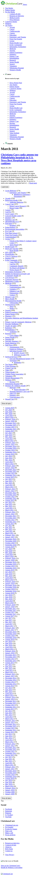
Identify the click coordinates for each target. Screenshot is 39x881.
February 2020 (10, 558)
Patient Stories (10, 10)
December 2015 (10, 655)
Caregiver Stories (11, 22)
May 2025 (8, 437)
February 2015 (10, 674)
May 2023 (8, 483)
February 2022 (10, 512)
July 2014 (8, 688)
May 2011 (8, 761)
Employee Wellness (16, 349)
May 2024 (8, 460)
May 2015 (8, 668)
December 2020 (10, 539)
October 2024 (10, 450)
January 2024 (9, 468)
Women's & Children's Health (15, 386)
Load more (5, 187)
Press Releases (15, 20)
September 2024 (10, 452)
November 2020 (10, 541)
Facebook (8, 809)
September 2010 (10, 776)
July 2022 (8, 502)
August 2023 (9, 477)
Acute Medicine (10, 191)
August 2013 (9, 709)
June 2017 (8, 620)
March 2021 (9, 533)
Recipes (12, 123)
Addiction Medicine (16, 202)
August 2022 (9, 500)
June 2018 (8, 597)
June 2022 (8, 504)
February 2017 (10, 628)
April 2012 (9, 740)
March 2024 (9, 464)
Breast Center (14, 208)
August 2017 (9, 616)
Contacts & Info (15, 14)
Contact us (8, 851)
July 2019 (8, 572)
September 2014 (10, 684)
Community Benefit (16, 266)
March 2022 (9, 510)
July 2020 (8, 549)
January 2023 (9, 491)
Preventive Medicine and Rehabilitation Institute (21, 318)
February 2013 (10, 720)
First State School (11, 233)
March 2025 (9, 441)
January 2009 (9, 794)
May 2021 (8, 529)
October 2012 (10, 728)
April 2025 (9, 439)
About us (8, 847)
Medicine (13, 49)
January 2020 (9, 560)
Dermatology (14, 285)
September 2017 (10, 614)
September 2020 (10, 545)
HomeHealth (9, 254)
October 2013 (10, 705)
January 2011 (9, 769)
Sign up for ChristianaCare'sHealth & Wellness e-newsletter (11, 866)
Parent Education (20, 389)
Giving (12, 41)
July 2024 (8, 456)
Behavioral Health (11, 200)
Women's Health (15, 70)
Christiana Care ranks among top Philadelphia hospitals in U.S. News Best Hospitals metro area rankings (19, 159)
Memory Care (10, 297)
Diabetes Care (10, 220)
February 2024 (10, 466)
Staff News (9, 345)
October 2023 (10, 473)
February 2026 (10, 419)
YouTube (8, 817)
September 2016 (10, 637)
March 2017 (9, 626)
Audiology (13, 332)
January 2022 (9, 514)
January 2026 (9, 421)
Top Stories (9, 8)
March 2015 (9, 672)
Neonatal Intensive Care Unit (19, 391)
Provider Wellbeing (11, 324)
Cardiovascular (15, 31)
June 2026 (8, 412)
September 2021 (10, 522)
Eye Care (8, 231)
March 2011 (9, 765)
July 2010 (8, 780)
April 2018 (9, 601)
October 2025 (10, 427)
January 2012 (9, 746)
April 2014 (9, 693)
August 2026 (9, 408)
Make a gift (9, 833)
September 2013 (10, 707)
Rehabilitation (14, 58)
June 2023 (8, 481)
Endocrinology (10, 227)
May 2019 (8, 576)
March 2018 (9, 603)
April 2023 (9, 485)
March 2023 (9, 487)
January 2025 (9, 444)
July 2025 (8, 433)
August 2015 (9, 663)
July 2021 (8, 525)
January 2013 (9, 722)
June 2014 (8, 690)
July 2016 (8, 641)
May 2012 (8, 738)
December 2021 (10, 516)
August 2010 (9, 778)
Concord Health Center (13, 216)
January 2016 (9, 653)
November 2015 (10, 657)
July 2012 (8, 734)
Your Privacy (9, 855)
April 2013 (9, 717)
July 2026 (8, 410)
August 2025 (9, 431)
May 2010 (8, 784)
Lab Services (9, 277)
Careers (12, 33)
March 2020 (9, 556)
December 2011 (10, 748)
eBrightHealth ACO (12, 221)
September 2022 (10, 498)
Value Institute (14, 133)
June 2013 (8, 713)
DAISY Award (19, 353)
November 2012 (10, 726)
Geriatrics (13, 289)
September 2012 (10, 730)
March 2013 (9, 719)
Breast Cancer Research (18, 206)
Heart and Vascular (11, 249)
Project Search (14, 270)
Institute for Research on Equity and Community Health (17, 275)
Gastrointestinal (10, 237)
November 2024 (10, 448)
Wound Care (9, 399)
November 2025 (10, 425)
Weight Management (12, 378)
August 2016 (9, 639)
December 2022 (10, 493)
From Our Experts (16, 39)
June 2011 (8, 759)
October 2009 (10, 792)
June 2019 (8, 574)
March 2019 (9, 580)
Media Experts (15, 18)
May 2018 (8, 599)
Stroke (12, 308)
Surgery (12, 64)
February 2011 (10, 767)
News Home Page (16, 83)
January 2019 (9, 583)
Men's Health (9, 299)
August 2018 (9, 593)
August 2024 (9, 454)
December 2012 (10, 724)
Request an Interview (17, 16)
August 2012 (9, 732)
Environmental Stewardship (14, 229)
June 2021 (8, 527)
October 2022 (10, 497)
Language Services (11, 279)
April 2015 (9, 670)
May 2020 (8, 553)
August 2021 (9, 524)
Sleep (11, 306)
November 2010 (10, 773)
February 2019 (10, 581)
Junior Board (14, 245)
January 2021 (9, 537)
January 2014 (9, 699)
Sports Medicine (10, 343)
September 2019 (10, 568)
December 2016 (10, 632)
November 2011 (10, 749)
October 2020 (10, 543)
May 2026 (8, 413)
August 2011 (9, 755)
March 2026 (9, 417)
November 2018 (10, 587)
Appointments (14, 347)
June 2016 (8, 643)
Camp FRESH (15, 262)
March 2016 (9, 649)
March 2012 (9, 742)
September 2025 (10, 429)
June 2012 (8, 736)
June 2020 (8, 551)
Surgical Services (11, 357)
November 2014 (10, 680)
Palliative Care (15, 291)
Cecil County (9, 214)
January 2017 (9, 630)
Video (7, 370)
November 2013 (10, 703)
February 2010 (10, 788)
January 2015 (9, 676)
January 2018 (9, 607)
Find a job (8, 831)
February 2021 (10, 535)
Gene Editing (14, 335)
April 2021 (9, 531)
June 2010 (8, 782)
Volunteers (13, 66)
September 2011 (10, 753)
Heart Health (14, 250)
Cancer (12, 29)
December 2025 (10, 423)
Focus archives (10, 835)
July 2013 (8, 711)
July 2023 (8, 479)
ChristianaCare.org (11, 825)
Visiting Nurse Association (14, 374)
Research (13, 60)
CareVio (8, 212)
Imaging (8, 258)
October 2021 (10, 520)
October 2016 (10, 636)
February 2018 (10, 605)
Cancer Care (9, 204)
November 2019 (10, 564)
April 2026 (9, 415)
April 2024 (9, 462)
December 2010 (10, 771)
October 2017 (10, 612)
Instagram (8, 811)
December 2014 (10, 678)
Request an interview (12, 843)
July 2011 (8, 757)
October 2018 (10, 589)
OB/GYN (13, 393)
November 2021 (10, 518)
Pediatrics (13, 54)
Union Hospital (10, 366)
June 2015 (8, 666)
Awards (12, 27)
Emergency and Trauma (18, 37)
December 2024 (10, 446)
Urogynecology (15, 397)
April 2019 (9, 578)
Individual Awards (16, 351)
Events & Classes (11, 829)
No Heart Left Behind (17, 268)
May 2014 (8, 692)
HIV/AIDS (9, 252)
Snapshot (8, 339)
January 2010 (9, 790)
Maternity (13, 388)
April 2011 (9, 763)
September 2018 (10, 591)
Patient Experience (16, 52)
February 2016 (10, 651)
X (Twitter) (9, 815)
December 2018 (10, 585)
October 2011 (10, 751)
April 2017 (9, 624)
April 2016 (9, 647)
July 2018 (8, 595)
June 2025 (8, 435)
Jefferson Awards (20, 355)
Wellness (8, 23)
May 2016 (8, 645)
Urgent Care (9, 368)
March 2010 (9, 786)
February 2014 (10, 697)
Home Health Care (16, 43)
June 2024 (8, 458)
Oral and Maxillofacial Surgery (20, 359)
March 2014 (9, 695)
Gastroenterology (15, 287)
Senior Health (14, 62)
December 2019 (10, 562)
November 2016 (10, 634)
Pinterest (8, 813)
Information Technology (18, 47)
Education (13, 35)
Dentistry (8, 218)
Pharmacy (8, 316)
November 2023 (10, 471)
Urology (12, 295)
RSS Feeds (9, 849)
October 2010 (10, 775)
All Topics (8, 25)
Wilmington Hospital (17, 68)
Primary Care (14, 56)
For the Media (10, 12)
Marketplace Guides (12, 281)
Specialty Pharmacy (12, 341)
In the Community (16, 45)
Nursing (12, 50)
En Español (9, 827)
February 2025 (10, 442)
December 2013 (10, 701)
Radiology (8, 328)
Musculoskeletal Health (13, 301)
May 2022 (8, 506)
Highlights (17, 362)
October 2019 (10, 566)
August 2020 (9, 547)
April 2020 (9, 554)
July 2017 (8, 618)
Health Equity (10, 247)
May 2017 (8, 622)
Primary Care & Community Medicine (18, 322)
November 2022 (10, 495)
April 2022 (9, 508)
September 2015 (10, 661)
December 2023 (10, 469)
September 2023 (10, 475)
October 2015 (10, 659)
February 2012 (10, 744)
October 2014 (10, 682)
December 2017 (10, 609)
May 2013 (8, 715)
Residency (13, 225)
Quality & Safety (11, 326)
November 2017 (10, 610)
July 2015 (8, 664)
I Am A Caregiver (11, 256)
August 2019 (9, 570)
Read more (33, 183)
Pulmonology (14, 293)
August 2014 (9, 686)
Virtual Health (10, 372)
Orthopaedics (14, 303)
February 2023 (10, 489)
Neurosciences (10, 305)
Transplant (13, 360)
